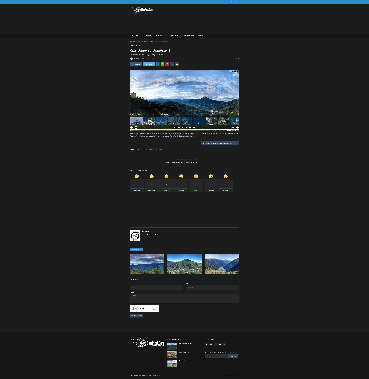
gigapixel (136, 58)
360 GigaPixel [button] (147, 36)
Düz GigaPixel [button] (161, 36)
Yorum (132, 292)
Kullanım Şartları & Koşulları (230, 375)
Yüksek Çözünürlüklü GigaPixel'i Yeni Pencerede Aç (219, 143)
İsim (131, 284)
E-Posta (188, 284)
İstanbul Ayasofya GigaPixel (174, 162)
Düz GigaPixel (139, 41)
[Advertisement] (204, 18)
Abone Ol (233, 356)
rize (139, 149)
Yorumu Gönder (136, 316)
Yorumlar (134, 279)
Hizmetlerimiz (188, 36)
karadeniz (153, 149)
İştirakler (175, 36)
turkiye (160, 149)
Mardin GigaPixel (191, 162)
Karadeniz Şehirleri (149, 41)
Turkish (234, 2)
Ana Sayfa (135, 36)
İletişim (201, 36)
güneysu (145, 149)
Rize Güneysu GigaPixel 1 (186, 343)
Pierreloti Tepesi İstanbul (186, 361)
